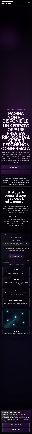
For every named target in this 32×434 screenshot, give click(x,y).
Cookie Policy (12, 421)
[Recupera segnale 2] (22, 313)
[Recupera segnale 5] (23, 322)
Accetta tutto (16, 429)
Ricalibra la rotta (16, 256)
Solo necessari (16, 424)
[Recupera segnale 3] (15, 317)
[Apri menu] (29, 2)
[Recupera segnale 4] (8, 320)
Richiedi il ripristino (16, 167)
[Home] (7, 2)
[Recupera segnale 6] (14, 325)
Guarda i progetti (16, 172)
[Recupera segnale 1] (7, 311)
